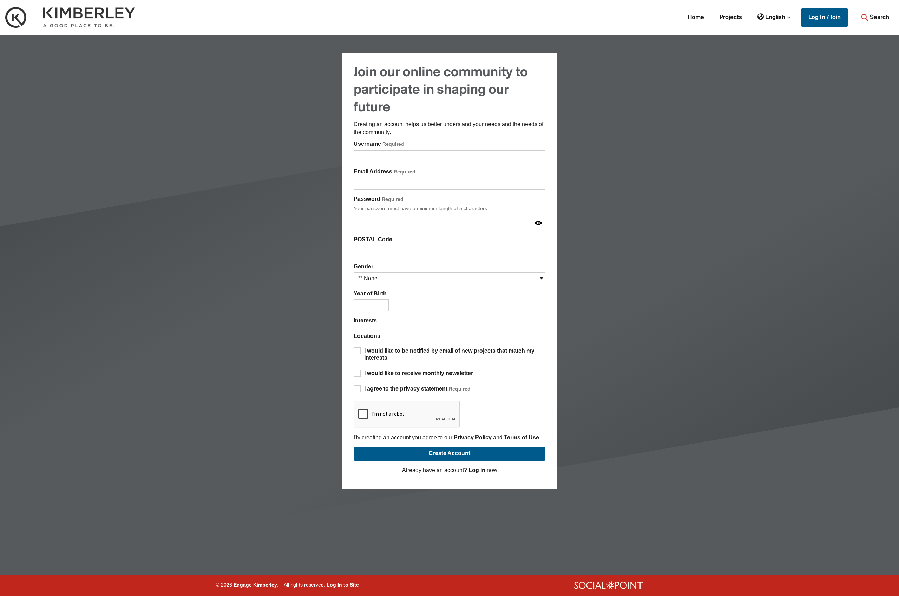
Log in (476, 470)
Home (696, 17)
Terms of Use (521, 437)
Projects (731, 17)
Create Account (449, 453)
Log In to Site (343, 585)
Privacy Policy (473, 437)
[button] (774, 18)
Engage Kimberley (255, 585)
